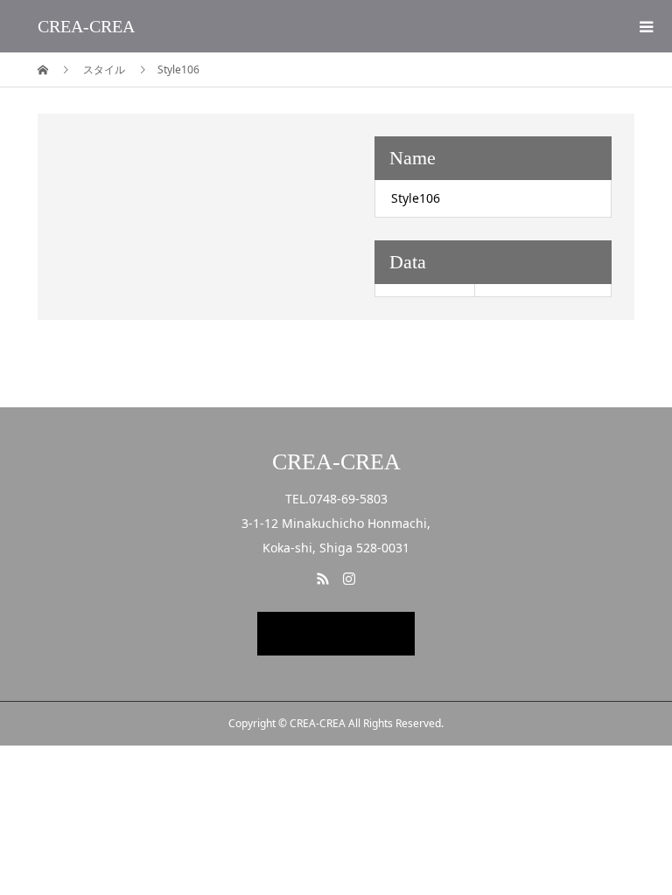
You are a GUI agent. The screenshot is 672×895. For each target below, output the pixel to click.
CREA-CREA (86, 26)
